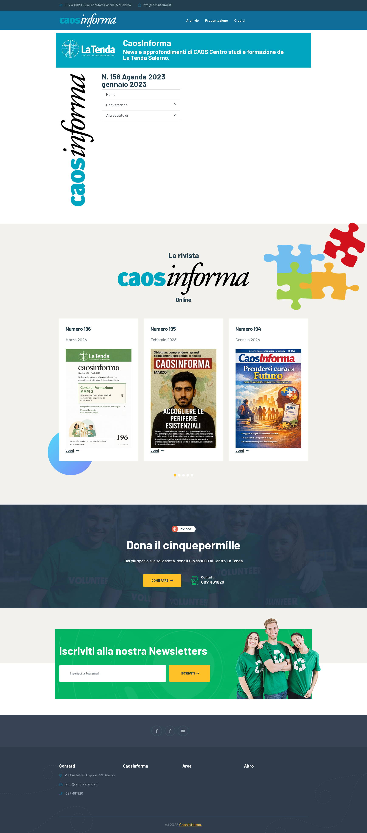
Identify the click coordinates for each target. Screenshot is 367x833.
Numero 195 (163, 329)
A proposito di (117, 115)
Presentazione (216, 20)
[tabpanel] (98, 389)
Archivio (192, 20)
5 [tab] (192, 475)
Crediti (239, 20)
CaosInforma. (190, 825)
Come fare (160, 581)
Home (110, 95)
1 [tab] (175, 475)
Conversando (116, 105)
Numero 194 (248, 329)
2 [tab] (179, 475)
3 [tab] (183, 475)
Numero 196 (78, 329)
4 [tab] (187, 475)
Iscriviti (188, 673)
